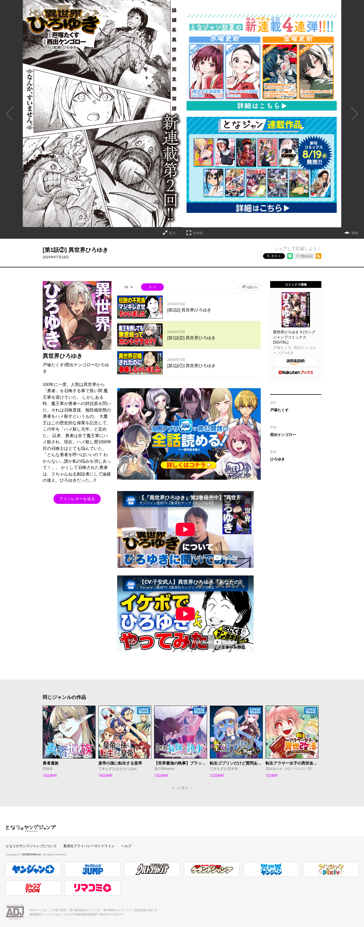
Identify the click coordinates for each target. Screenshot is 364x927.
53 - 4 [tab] (129, 287)
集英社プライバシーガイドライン (89, 846)
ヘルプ (126, 846)
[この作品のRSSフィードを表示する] (318, 256)
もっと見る (179, 788)
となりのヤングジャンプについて (31, 846)
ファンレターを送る (77, 498)
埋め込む (307, 256)
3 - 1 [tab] (152, 287)
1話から (252, 287)
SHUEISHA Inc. (32, 854)
